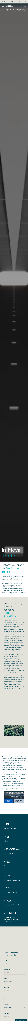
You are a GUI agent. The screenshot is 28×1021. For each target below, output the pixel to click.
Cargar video (8, 801)
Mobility (3, 1)
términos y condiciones (16, 795)
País (5, 978)
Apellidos (6, 969)
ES (25, 1)
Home (2, 10)
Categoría (6, 996)
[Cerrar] (25, 6)
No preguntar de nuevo (18, 801)
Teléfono (6, 1013)
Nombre (6, 961)
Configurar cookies (22, 1020)
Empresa (6, 987)
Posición (6, 1004)
